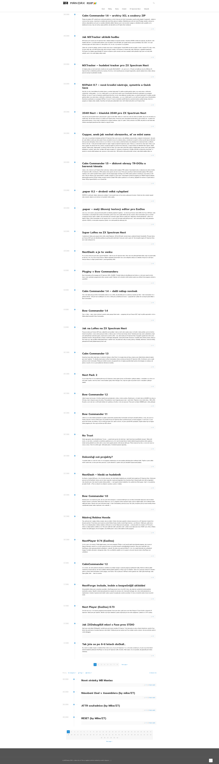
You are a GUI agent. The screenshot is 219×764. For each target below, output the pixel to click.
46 (125, 734)
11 (100, 731)
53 (147, 734)
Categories (72, 672)
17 (119, 731)
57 (107, 737)
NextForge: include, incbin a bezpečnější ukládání (113, 586)
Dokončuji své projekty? (97, 457)
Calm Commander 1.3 (95, 354)
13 (106, 731)
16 (115, 731)
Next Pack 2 (89, 375)
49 (134, 734)
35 (90, 734)
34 (87, 734)
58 (111, 737)
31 (77, 734)
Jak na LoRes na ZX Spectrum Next (104, 328)
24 (141, 731)
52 (144, 734)
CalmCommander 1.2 (95, 564)
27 (150, 731)
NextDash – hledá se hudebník (101, 475)
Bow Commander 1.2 (95, 395)
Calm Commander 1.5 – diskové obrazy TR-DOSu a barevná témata (114, 164)
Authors (89, 672)
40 (106, 734)
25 (144, 731)
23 (138, 731)
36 (93, 734)
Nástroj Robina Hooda (96, 517)
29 (71, 734)
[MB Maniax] (80, 3)
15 (112, 731)
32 (81, 734)
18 (122, 731)
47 (128, 734)
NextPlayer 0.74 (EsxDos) (98, 541)
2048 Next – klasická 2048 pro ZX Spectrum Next (114, 113)
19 (125, 731)
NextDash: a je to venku (97, 252)
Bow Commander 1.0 (95, 496)
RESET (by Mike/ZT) (93, 718)
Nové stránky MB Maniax (97, 680)
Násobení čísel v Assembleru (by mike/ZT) (108, 693)
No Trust (87, 435)
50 (138, 734)
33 (84, 734)
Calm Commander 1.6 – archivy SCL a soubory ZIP (114, 16)
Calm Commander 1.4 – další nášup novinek (109, 291)
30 (74, 734)
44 (119, 734)
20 (128, 731)
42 (112, 734)
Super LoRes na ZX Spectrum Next (104, 232)
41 (109, 734)
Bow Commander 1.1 (94, 414)
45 (122, 734)
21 (131, 731)
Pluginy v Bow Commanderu (100, 272)
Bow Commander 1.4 (95, 311)
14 (109, 731)
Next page (124, 664)
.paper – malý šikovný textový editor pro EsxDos (113, 209)
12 (103, 731)
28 (68, 734)
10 (96, 731)
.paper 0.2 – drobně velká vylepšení (105, 191)
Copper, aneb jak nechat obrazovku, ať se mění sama (116, 134)
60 (117, 737)
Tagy (81, 672)
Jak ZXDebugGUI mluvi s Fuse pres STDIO (108, 625)
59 (114, 737)
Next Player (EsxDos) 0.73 (98, 607)
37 (96, 734)
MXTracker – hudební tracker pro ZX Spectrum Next (115, 65)
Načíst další (152, 685)
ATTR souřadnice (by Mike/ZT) (100, 706)
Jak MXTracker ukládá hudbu (100, 37)
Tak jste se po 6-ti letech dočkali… (104, 644)
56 (104, 737)
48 (131, 734)
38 (100, 734)
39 (103, 734)
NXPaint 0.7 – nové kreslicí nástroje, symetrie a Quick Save (116, 86)
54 (150, 734)
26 (147, 731)
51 (141, 734)
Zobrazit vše (153, 672)
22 (134, 731)
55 (101, 737)
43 (115, 734)
